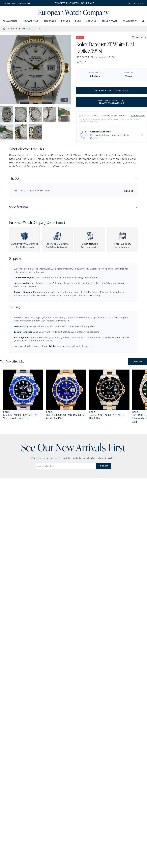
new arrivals (30, 21)
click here (53, 346)
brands (65, 21)
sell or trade (109, 21)
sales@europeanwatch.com (16, 3)
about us (91, 21)
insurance (50, 21)
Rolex (14, 29)
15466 (39, 29)
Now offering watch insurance (73, 3)
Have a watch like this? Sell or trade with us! (111, 102)
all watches (10, 21)
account (131, 21)
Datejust (26, 29)
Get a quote (138, 116)
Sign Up (104, 466)
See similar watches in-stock (111, 91)
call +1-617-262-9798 (135, 3)
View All (137, 361)
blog (78, 21)
